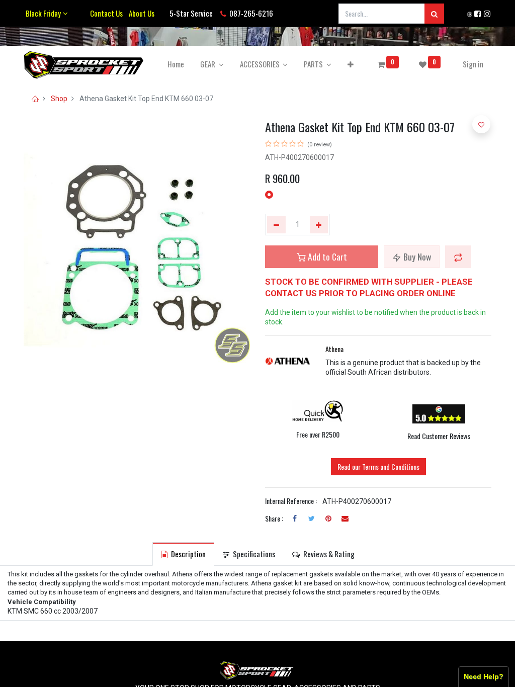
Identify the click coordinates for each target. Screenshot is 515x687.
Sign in (473, 63)
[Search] (434, 14)
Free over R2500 (317, 434)
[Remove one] (276, 225)
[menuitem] (175, 64)
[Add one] (319, 225)
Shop (59, 99)
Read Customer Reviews (438, 436)
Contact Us (106, 13)
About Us (140, 13)
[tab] (183, 554)
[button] (350, 64)
